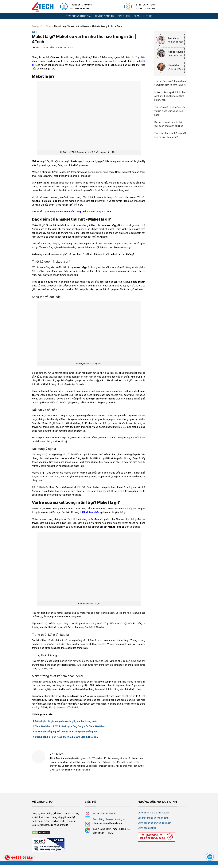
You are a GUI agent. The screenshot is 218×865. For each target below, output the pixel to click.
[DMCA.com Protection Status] (41, 832)
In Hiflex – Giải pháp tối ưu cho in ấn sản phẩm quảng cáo (66, 731)
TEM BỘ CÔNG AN (104, 16)
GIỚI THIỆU (124, 16)
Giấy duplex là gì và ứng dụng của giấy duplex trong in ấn (66, 721)
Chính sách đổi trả (147, 827)
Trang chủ (37, 26)
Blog (48, 26)
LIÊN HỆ (147, 16)
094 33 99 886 (108, 813)
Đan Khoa (68, 47)
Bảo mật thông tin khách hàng (153, 817)
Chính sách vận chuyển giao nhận (154, 822)
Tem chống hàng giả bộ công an (109, 819)
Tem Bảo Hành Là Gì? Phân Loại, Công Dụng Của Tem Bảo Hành (70, 726)
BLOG (137, 16)
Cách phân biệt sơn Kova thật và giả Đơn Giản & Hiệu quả (66, 737)
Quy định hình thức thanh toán (153, 812)
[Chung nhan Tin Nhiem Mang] (48, 844)
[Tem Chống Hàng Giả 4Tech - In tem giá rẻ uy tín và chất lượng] (43, 7)
